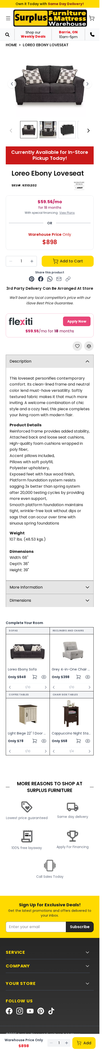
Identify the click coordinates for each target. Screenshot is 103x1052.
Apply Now (76, 321)
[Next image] (87, 84)
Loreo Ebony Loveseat (46, 45)
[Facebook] (9, 1011)
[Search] (7, 34)
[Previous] (10, 687)
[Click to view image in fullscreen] (50, 84)
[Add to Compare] (89, 346)
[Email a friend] (59, 279)
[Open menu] (8, 18)
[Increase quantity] (32, 261)
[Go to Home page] (50, 18)
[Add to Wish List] (77, 346)
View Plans (67, 213)
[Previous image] (12, 84)
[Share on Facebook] (40, 279)
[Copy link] (68, 279)
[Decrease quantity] (11, 261)
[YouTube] (30, 1011)
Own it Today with (50, 3)
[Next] (88, 131)
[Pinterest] (40, 1011)
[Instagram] (19, 1011)
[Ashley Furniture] (79, 185)
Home (11, 45)
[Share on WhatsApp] (49, 279)
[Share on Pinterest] (31, 279)
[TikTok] (51, 1011)
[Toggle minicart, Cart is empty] (92, 18)
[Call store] (92, 34)
